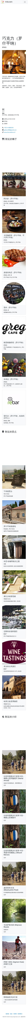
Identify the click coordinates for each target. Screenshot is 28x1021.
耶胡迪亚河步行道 (10, 997)
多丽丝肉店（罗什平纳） (13, 272)
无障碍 (15, 1014)
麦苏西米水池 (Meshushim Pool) (11, 889)
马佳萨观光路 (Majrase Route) (13, 926)
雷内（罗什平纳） (10, 307)
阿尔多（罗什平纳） (11, 199)
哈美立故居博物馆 (10, 701)
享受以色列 (8, 2)
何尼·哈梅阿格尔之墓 (12, 561)
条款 (11, 1014)
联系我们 (20, 1014)
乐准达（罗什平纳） (11, 379)
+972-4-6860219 (8, 127)
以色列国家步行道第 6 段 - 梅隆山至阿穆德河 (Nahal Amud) (14, 778)
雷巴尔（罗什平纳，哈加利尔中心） (14, 417)
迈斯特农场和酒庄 (10, 631)
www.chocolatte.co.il (9, 132)
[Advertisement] (14, 21)
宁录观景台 (8, 491)
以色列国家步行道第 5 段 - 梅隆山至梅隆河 (14, 816)
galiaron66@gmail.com (10, 130)
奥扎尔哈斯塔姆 (10, 596)
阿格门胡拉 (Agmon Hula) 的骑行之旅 (14, 963)
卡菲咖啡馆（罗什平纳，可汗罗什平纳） (14, 236)
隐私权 (7, 1014)
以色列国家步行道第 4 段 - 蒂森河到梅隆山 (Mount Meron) (14, 853)
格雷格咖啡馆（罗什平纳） (14, 342)
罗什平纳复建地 (10, 526)
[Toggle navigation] (25, 2)
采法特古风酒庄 (10, 666)
